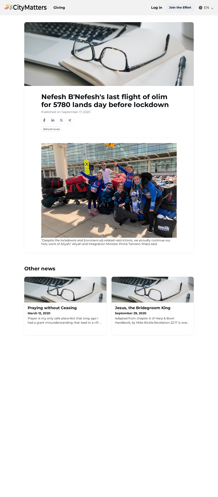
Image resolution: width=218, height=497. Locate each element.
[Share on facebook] (44, 120)
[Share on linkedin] (53, 120)
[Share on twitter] (61, 120)
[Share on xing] (70, 120)
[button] (204, 7)
